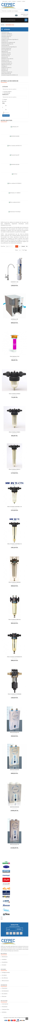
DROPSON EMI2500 (14, 732)
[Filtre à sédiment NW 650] (14, 606)
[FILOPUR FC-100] (14, 268)
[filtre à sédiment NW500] (14, 568)
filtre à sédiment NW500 (14, 582)
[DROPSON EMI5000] (14, 793)
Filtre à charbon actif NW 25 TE (14, 506)
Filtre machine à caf (14, 356)
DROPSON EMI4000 (14, 769)
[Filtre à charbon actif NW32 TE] (14, 530)
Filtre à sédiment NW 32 (14, 469)
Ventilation (4, 1012)
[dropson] (6, 882)
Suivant (23, 246)
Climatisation (6, 93)
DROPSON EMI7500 (14, 844)
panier (10, 1)
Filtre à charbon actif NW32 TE (14, 544)
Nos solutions (4, 993)
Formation (4, 965)
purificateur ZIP (14, 319)
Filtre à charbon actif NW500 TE (14, 656)
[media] (6, 908)
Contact (23, 1)
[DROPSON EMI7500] (14, 830)
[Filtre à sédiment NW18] (14, 380)
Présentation (4, 988)
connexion (19, 1)
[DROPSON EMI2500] (14, 164)
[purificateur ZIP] (14, 126)
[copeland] (6, 874)
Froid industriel (5, 1004)
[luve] (6, 899)
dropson (5, 99)
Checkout (14, 1)
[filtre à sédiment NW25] (14, 418)
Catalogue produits (6, 972)
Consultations (4, 962)
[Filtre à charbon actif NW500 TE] (14, 643)
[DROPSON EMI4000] (14, 136)
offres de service (5, 980)
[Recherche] (26, 10)
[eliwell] (6, 887)
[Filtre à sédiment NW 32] (14, 202)
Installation (4, 959)
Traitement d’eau (5, 1009)
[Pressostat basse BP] (14, 155)
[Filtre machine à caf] (14, 343)
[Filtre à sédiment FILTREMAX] (14, 680)
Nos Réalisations (5, 991)
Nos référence (5, 978)
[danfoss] (6, 878)
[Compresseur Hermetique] (14, 211)
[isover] (6, 895)
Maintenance (4, 956)
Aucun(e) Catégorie (7, 91)
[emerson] (6, 891)
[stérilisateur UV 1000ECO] (14, 192)
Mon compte (5, 1)
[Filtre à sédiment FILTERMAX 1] (14, 183)
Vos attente (4, 975)
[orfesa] (6, 912)
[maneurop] (6, 904)
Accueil (2, 25)
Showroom (4, 996)
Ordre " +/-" (8, 246)
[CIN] (6, 869)
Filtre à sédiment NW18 (14, 393)
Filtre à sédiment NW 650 (14, 619)
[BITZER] (6, 861)
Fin (26, 246)
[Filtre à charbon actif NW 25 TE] (14, 145)
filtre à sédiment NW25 (14, 432)
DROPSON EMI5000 (14, 807)
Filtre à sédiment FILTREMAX (14, 694)
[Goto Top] (27, 1018)
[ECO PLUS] (14, 174)
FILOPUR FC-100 (14, 282)
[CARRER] (6, 865)
